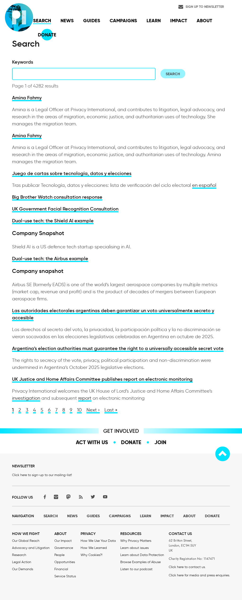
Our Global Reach (25, 541)
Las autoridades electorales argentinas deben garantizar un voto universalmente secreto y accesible (113, 314)
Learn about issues (134, 548)
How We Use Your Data (98, 541)
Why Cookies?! (91, 555)
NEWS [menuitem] (67, 21)
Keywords (22, 62)
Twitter (93, 497)
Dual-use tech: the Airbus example (50, 258)
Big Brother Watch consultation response (57, 197)
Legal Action (21, 562)
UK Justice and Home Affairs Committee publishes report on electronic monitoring (102, 379)
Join (160, 442)
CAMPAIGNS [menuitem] (123, 21)
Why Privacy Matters (135, 541)
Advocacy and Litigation (31, 548)
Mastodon (68, 497)
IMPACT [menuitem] (178, 21)
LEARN (145, 515)
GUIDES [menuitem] (91, 21)
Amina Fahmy (27, 98)
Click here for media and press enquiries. (199, 575)
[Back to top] (222, 454)
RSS (80, 497)
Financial (61, 569)
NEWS (72, 515)
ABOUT (189, 515)
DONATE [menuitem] (47, 35)
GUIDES (93, 515)
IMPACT (167, 515)
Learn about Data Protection (142, 555)
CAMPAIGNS (120, 515)
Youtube (105, 497)
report (84, 398)
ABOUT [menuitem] (204, 21)
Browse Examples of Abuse (140, 562)
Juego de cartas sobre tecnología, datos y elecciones (71, 173)
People (59, 555)
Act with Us (92, 442)
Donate (131, 442)
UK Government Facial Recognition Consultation (65, 209)
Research (19, 555)
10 (79, 410)
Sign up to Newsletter (205, 6)
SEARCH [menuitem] (42, 21)
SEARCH (50, 515)
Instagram (56, 497)
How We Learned (94, 548)
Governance (63, 548)
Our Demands (22, 569)
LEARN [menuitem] (154, 21)
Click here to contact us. (187, 567)
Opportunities (64, 562)
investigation (26, 398)
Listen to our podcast (136, 569)
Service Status (65, 576)
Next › (93, 410)
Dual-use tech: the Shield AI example (53, 220)
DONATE (212, 515)
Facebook (44, 497)
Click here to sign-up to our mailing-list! (42, 475)
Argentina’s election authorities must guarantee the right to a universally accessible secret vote (118, 348)
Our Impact (63, 541)
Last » (110, 410)
